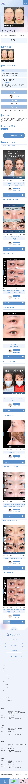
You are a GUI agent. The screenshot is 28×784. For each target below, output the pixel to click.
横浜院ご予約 (14, 656)
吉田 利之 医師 (16, 190)
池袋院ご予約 (14, 645)
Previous (3, 164)
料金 (4, 665)
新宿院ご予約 (14, 639)
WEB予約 (14, 135)
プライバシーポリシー (7, 700)
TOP (4, 662)
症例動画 (4, 672)
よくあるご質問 (6, 675)
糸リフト (4, 129)
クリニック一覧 (6, 678)
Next (24, 164)
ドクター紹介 (5, 684)
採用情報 (4, 691)
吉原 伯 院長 (16, 298)
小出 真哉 (16, 96)
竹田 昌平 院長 (16, 352)
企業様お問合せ (6, 697)
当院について (5, 681)
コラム (4, 694)
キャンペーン (5, 687)
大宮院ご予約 (14, 650)
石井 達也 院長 (16, 457)
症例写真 (4, 668)
